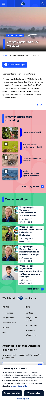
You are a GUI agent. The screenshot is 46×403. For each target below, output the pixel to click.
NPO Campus (31, 335)
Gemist (5, 333)
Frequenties (7, 313)
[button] (3, 3)
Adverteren (31, 330)
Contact (29, 313)
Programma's (8, 318)
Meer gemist (33, 289)
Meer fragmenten (30, 186)
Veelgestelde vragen (31, 319)
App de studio (32, 325)
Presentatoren (9, 323)
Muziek (5, 328)
